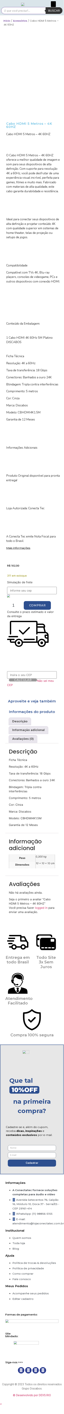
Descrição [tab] (19, 721)
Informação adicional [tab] (28, 730)
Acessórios (20, 21)
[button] (53, 4)
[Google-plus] (43, 1370)
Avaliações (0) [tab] (23, 738)
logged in (41, 907)
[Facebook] (21, 1370)
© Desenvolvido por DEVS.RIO (32, 1395)
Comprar (37, 605)
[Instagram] (28, 1370)
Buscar (54, 10)
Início (7, 21)
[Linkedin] (35, 1370)
